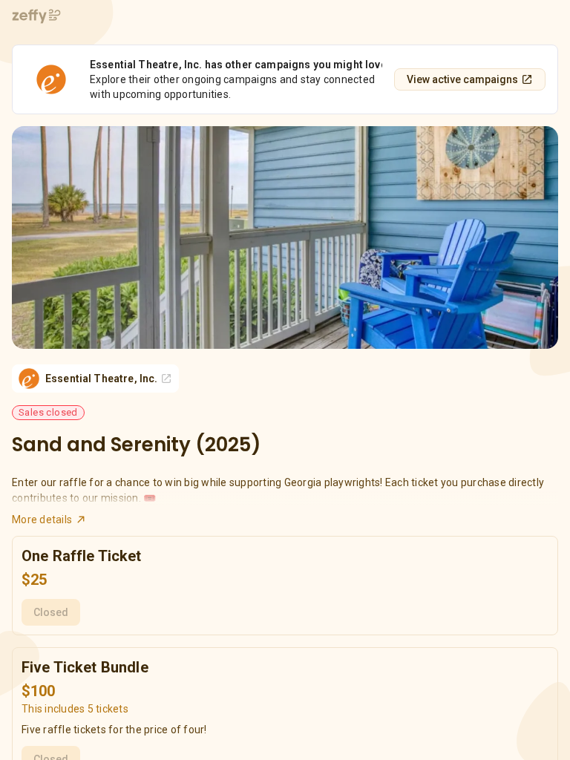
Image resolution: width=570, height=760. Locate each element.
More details (42, 519)
